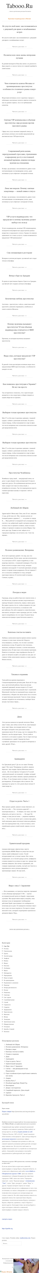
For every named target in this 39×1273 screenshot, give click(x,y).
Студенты (6, 1007)
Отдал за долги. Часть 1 (19, 801)
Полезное (6, 1031)
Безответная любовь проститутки (19, 298)
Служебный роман (9, 1000)
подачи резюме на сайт (25, 1132)
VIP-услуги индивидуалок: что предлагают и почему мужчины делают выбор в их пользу (19, 219)
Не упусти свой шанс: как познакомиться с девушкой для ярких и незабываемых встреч (19, 29)
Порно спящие (6, 1111)
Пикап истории (8, 978)
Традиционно (8, 1009)
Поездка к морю (19, 592)
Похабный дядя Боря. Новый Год (16, 1083)
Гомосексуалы (8, 951)
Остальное (7, 1027)
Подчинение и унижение (11, 983)
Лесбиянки (7, 968)
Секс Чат (6, 946)
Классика (6, 966)
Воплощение (10, 1085)
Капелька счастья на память (19, 632)
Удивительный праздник (19, 843)
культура (34, 1161)
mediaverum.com (25, 1238)
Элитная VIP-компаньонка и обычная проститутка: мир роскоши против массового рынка (19, 123)
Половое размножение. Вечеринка (19, 550)
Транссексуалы (8, 1012)
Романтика (7, 992)
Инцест (6, 963)
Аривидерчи (19, 758)
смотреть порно (7, 1219)
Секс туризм (7, 997)
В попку (6, 948)
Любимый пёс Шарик (19, 507)
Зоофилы (6, 958)
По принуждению (9, 980)
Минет (6, 970)
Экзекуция (7, 1019)
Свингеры (7, 995)
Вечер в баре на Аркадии (19, 275)
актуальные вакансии (9, 1139)
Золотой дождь (8, 956)
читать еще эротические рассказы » (19, 929)
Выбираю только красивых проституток (19, 412)
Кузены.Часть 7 (11, 1081)
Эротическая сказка (9, 1022)
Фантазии (6, 1014)
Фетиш (6, 1017)
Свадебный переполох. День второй (17, 1090)
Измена (6, 961)
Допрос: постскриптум (13, 1088)
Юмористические (9, 1024)
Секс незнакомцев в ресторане (19, 252)
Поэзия (6, 990)
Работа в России (9, 1124)
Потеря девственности (10, 987)
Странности (7, 1005)
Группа (6, 953)
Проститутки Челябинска (19, 472)
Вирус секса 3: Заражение (19, 885)
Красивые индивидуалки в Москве (19, 19)
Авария (8, 1078)
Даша (19, 716)
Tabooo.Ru (19, 6)
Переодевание (8, 975)
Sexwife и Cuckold (9, 1029)
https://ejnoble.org (7, 1228)
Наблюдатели (7, 973)
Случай (6, 1002)
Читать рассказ (19, 46)
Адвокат (8, 1093)
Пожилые (6, 985)
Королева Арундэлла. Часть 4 (15, 1095)
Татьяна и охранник (19, 674)
